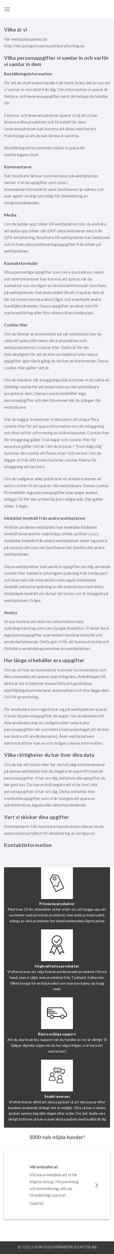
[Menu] (7, 9)
